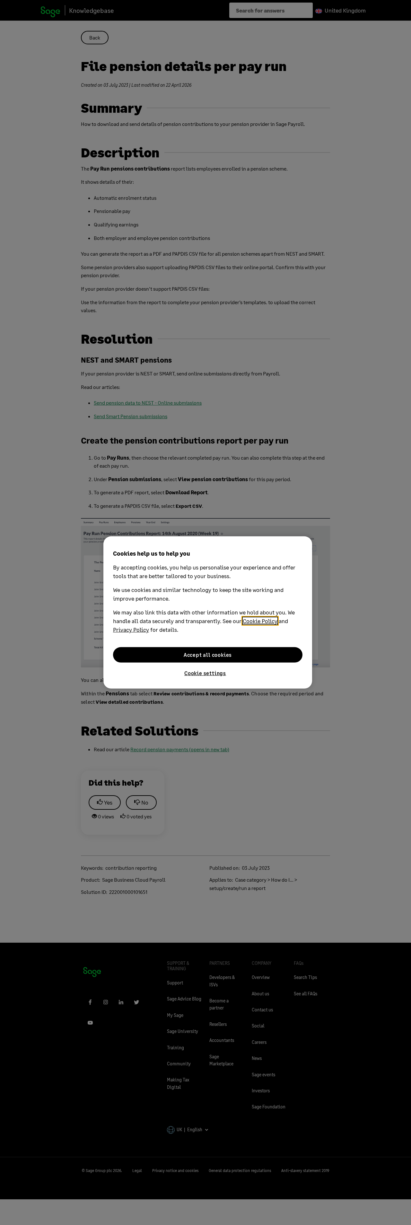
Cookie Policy (260, 620)
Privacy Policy (131, 629)
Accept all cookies (208, 655)
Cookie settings (205, 673)
